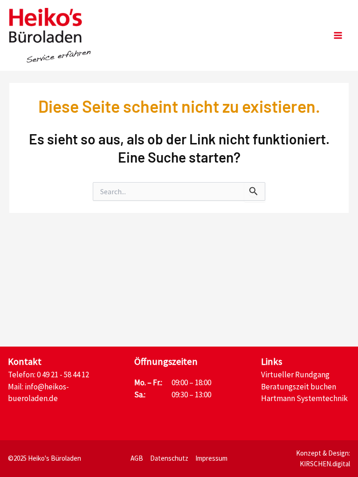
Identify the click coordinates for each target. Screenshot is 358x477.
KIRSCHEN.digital (325, 463)
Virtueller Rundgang (295, 374)
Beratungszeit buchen (298, 387)
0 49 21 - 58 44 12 (63, 374)
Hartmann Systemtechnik (304, 398)
